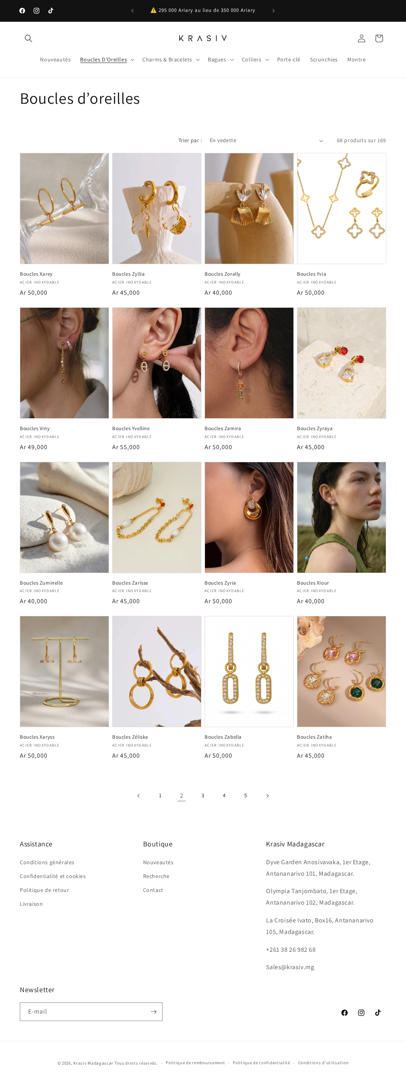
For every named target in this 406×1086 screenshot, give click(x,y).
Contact (153, 890)
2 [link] (182, 795)
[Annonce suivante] (273, 10)
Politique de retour (44, 890)
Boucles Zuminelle (41, 583)
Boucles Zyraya (315, 428)
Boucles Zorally (223, 274)
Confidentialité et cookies (53, 876)
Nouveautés (158, 862)
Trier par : (190, 140)
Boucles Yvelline (131, 428)
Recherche (156, 876)
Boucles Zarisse (130, 583)
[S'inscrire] (153, 1011)
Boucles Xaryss (37, 737)
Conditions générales (47, 862)
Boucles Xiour (313, 583)
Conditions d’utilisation (323, 1062)
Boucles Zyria (220, 583)
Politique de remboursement (195, 1062)
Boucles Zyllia (128, 274)
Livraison (31, 903)
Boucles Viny (35, 428)
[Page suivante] (267, 795)
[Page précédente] (138, 795)
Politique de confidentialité (261, 1062)
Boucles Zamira (223, 428)
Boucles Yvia (311, 274)
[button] (28, 38)
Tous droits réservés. (136, 1063)
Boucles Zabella (223, 737)
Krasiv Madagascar (93, 1063)
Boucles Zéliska (130, 737)
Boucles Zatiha (314, 737)
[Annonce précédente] (132, 10)
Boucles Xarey (36, 274)
